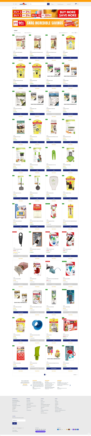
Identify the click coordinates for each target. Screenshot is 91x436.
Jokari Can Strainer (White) (17, 278)
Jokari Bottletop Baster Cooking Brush (35, 249)
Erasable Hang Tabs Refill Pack (17, 108)
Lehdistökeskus (29, 410)
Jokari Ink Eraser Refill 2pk (50, 306)
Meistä (42, 400)
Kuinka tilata (28, 400)
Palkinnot (42, 403)
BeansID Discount (15, 411)
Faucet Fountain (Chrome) (33, 136)
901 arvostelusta (25, 385)
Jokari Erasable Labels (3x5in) (17, 306)
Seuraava (75, 374)
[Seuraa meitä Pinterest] (41, 429)
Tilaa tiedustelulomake (58, 408)
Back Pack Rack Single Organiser (17, 52)
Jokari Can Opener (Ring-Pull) (67, 249)
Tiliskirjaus (56, 401)
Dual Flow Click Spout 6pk (33, 80)
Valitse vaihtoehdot (20, 312)
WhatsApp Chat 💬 (57, 411)
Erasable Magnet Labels (33, 108)
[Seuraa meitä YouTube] (43, 429)
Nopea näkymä (21, 60)
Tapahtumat (42, 407)
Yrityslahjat (14, 408)
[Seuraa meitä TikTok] (45, 429)
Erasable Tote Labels (66, 108)
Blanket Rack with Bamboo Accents (51, 52)
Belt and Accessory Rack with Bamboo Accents (36, 52)
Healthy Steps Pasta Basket (67, 164)
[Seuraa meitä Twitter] (37, 429)
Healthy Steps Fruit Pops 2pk (34, 164)
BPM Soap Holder (65, 52)
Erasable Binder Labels (49, 80)
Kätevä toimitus (14, 402)
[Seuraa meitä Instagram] (39, 429)
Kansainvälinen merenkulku (16, 405)
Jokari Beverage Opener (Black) (17, 249)
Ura (27, 408)
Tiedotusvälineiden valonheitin (45, 404)
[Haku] (48, 4)
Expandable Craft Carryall (16, 136)
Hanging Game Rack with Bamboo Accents (52, 136)
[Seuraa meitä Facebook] (36, 429)
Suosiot (13, 409)
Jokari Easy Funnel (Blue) (66, 278)
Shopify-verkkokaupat (15, 431)
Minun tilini (69, 4)
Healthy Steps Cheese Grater (67, 136)
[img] (25, 384)
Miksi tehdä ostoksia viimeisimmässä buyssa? (16, 401)
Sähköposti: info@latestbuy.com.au (60, 410)
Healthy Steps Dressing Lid (16, 164)
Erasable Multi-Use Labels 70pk (50, 108)
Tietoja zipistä (29, 407)
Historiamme (43, 401)
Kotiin (13, 7)
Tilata (14, 423)
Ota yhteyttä (57, 407)
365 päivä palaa (14, 404)
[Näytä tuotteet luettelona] (76, 32)
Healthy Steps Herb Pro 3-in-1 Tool (51, 164)
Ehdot (42, 408)
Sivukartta (42, 411)
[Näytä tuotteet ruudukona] (75, 32)
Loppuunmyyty (54, 226)
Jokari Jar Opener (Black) (66, 306)
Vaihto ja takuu (29, 404)
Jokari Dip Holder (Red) (33, 278)
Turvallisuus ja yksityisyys (44, 410)
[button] (31, 385)
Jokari (14, 79)
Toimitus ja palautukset (30, 403)
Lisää (20, 57)
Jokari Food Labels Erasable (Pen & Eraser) (36, 306)
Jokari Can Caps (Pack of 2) (50, 249)
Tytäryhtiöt (56, 404)
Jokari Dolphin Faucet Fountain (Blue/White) (52, 278)
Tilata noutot (28, 401)
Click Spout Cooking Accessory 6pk (18, 80)
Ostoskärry (56, 403)
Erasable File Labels (65, 80)
